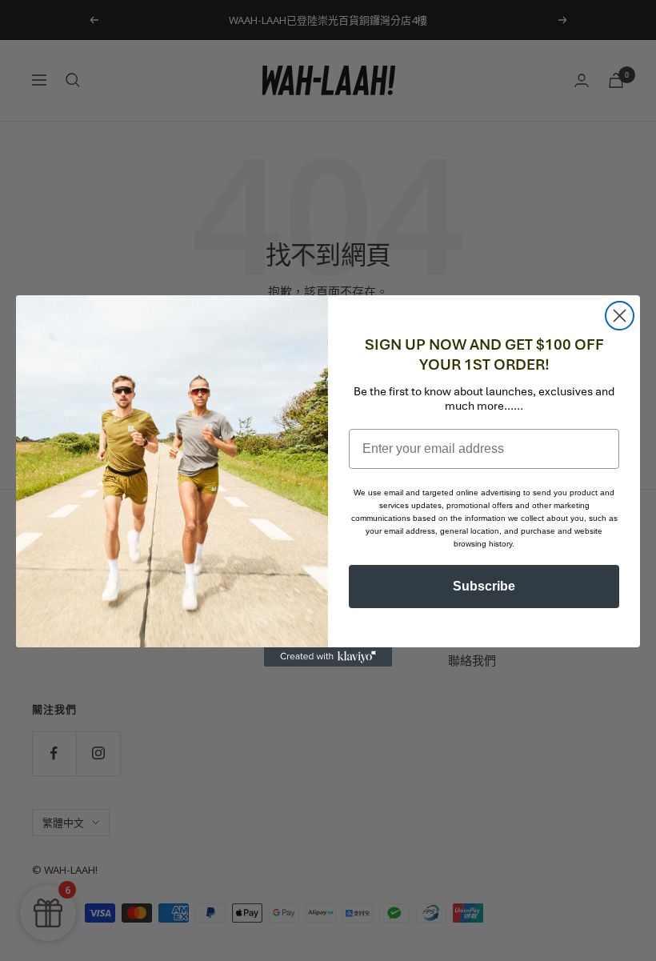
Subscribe (484, 586)
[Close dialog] (620, 316)
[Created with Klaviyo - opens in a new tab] (328, 657)
